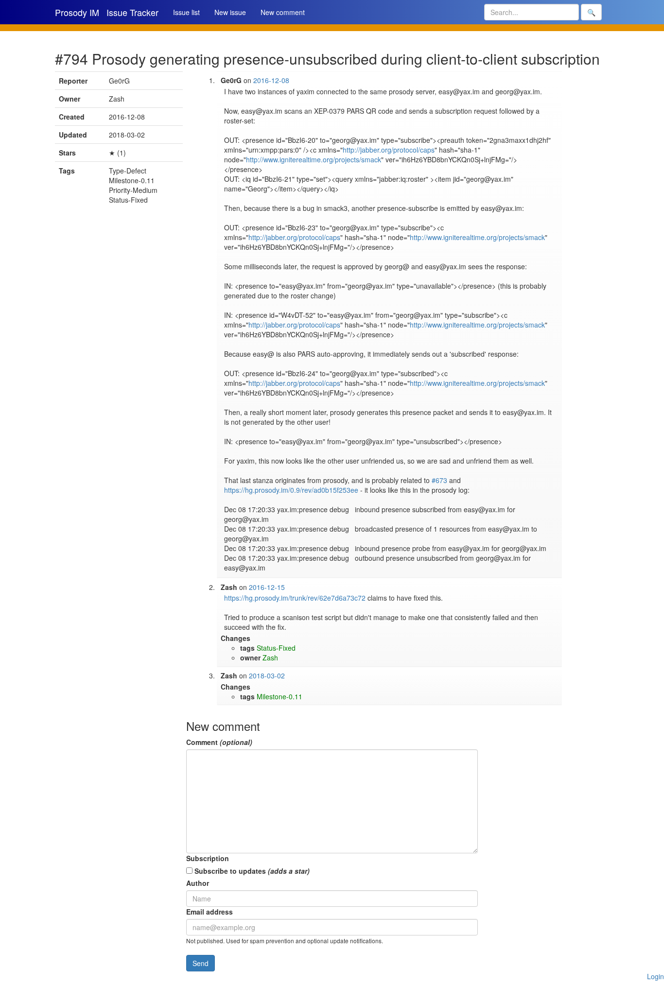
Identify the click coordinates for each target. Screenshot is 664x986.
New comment (283, 12)
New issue (230, 12)
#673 (439, 480)
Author (197, 883)
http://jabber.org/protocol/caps (389, 150)
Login (655, 976)
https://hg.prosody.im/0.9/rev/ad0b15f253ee (291, 490)
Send (200, 963)
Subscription (207, 858)
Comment (219, 742)
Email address (209, 912)
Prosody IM (77, 12)
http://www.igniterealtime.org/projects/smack (313, 159)
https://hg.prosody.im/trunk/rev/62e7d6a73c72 (295, 598)
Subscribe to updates (251, 871)
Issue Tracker (132, 12)
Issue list (186, 12)
